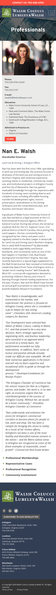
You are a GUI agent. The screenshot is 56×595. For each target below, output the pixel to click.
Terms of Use (7, 589)
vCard (10, 139)
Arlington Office (32, 162)
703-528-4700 (36, 2)
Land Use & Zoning (11, 162)
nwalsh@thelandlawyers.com (18, 97)
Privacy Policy (22, 589)
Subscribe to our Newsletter (21, 517)
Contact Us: (19, 2)
